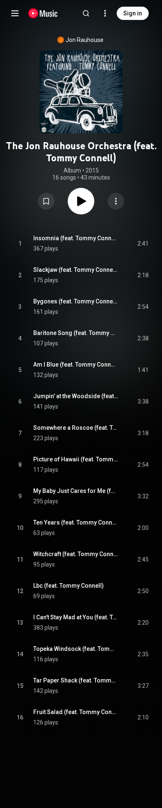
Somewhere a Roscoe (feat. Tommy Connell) (75, 427)
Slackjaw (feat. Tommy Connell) (75, 269)
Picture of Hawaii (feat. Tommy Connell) (75, 459)
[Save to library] (46, 201)
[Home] (43, 13)
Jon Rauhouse (84, 40)
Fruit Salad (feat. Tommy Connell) (75, 712)
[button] (46, 201)
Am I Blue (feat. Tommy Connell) (75, 364)
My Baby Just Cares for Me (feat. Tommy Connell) (75, 491)
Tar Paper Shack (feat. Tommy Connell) (75, 680)
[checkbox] (143, 244)
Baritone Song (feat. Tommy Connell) (75, 333)
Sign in (132, 13)
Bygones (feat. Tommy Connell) (75, 301)
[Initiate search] (86, 13)
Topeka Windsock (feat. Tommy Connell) (75, 648)
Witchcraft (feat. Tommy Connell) (75, 554)
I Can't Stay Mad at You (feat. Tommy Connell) (75, 617)
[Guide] (15, 13)
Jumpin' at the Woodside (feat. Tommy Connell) (75, 396)
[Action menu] (116, 201)
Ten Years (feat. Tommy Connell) (75, 522)
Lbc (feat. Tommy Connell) (68, 585)
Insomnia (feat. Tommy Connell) (75, 238)
